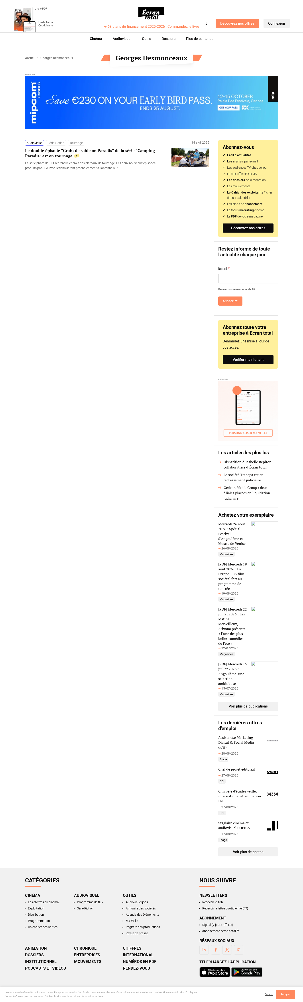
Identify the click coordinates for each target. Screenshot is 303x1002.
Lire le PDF (41, 8)
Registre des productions (143, 927)
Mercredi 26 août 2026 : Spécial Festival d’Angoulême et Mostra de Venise (232, 534)
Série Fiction (56, 143)
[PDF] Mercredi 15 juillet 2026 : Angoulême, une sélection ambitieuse (232, 674)
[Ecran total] (151, 13)
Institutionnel (41, 961)
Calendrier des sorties (42, 927)
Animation (36, 948)
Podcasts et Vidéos (45, 968)
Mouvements (87, 961)
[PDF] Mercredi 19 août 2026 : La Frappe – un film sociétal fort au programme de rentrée (232, 576)
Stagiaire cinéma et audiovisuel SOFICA (234, 825)
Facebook (215, 950)
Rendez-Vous (136, 968)
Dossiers (168, 39)
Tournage (76, 143)
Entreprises (87, 955)
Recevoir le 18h (212, 902)
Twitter (227, 950)
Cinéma (96, 39)
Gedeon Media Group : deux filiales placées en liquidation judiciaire (247, 493)
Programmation (39, 921)
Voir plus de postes (248, 852)
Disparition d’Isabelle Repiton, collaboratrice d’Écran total (248, 464)
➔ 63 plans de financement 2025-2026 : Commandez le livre (151, 27)
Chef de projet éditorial (236, 769)
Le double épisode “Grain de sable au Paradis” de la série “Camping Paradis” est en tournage (90, 153)
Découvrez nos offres (237, 23)
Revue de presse (137, 933)
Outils (146, 39)
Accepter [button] (286, 994)
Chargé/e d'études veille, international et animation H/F (239, 796)
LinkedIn (204, 950)
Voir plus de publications (248, 706)
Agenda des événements (142, 914)
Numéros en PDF (139, 961)
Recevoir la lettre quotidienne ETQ (225, 908)
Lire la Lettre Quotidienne (45, 24)
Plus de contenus (199, 39)
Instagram (238, 950)
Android (246, 972)
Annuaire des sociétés (141, 908)
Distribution (36, 914)
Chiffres (132, 948)
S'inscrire (230, 301)
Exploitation (36, 908)
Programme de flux (90, 902)
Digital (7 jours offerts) (217, 925)
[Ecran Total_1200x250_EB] (151, 102)
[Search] (205, 23)
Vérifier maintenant (248, 360)
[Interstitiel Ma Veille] (248, 411)
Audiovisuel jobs (137, 902)
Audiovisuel (122, 39)
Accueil (30, 58)
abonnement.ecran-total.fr (220, 931)
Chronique (85, 948)
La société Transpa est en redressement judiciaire (244, 477)
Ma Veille (132, 921)
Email (224, 268)
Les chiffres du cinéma (43, 902)
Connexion (276, 23)
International (138, 955)
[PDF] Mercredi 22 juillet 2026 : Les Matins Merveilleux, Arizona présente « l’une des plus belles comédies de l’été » (232, 626)
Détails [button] (269, 994)
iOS (214, 972)
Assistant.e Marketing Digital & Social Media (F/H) (236, 742)
